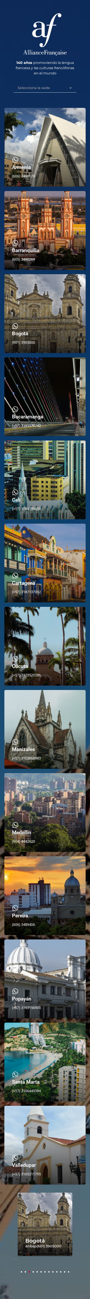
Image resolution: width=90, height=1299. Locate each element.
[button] (21, 1272)
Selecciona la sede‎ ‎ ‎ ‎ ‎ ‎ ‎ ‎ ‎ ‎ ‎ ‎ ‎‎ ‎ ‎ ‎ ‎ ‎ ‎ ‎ (42, 88)
